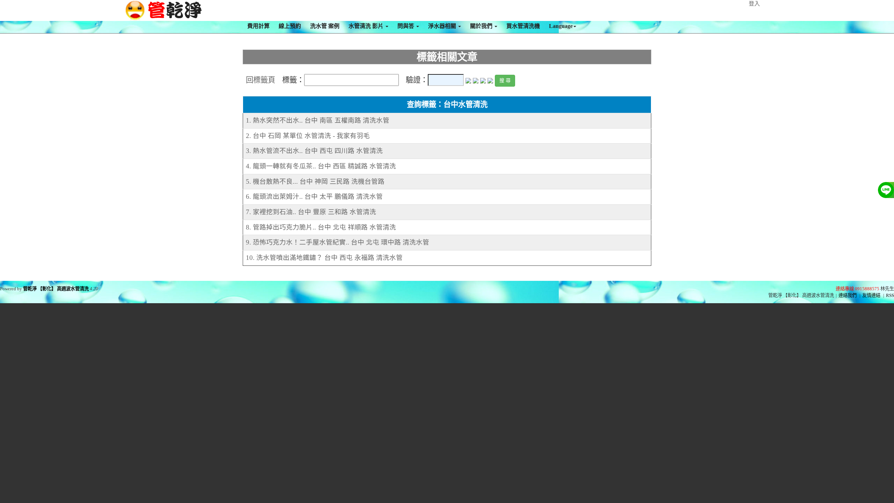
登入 (754, 4)
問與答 (406, 26)
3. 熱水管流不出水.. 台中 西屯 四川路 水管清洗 (314, 150)
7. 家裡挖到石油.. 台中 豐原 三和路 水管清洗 (311, 212)
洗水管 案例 (324, 26)
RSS (890, 295)
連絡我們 (847, 295)
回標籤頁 (260, 80)
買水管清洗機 (523, 26)
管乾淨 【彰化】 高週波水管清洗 (56, 288)
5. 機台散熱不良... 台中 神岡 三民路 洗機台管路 (315, 181)
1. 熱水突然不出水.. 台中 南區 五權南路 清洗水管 (317, 120)
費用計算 (258, 26)
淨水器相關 (442, 26)
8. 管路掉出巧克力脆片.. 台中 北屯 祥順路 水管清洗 (321, 227)
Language (561, 26)
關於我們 (482, 26)
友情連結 (871, 295)
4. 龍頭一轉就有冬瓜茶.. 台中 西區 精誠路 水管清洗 (321, 166)
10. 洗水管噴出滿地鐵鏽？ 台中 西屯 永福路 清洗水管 (324, 257)
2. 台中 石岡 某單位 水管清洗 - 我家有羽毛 (308, 135)
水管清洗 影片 (367, 26)
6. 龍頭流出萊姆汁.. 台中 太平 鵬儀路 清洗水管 (314, 196)
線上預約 (290, 26)
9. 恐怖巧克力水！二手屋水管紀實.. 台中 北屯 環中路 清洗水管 (337, 242)
